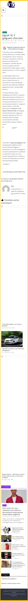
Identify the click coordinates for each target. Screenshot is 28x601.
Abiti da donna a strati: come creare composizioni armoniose (19, 546)
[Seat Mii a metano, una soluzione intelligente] (12, 332)
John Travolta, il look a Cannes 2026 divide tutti (18, 537)
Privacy (18, 583)
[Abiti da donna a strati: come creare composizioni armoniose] (6, 544)
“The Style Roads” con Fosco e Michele (12, 325)
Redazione (4, 583)
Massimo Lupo (16, 516)
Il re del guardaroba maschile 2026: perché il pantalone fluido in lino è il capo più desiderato (18, 564)
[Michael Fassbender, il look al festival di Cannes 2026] (6, 552)
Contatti (9, 583)
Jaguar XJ (4, 42)
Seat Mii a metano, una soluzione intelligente (13, 349)
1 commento (19, 40)
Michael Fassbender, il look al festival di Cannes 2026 (18, 555)
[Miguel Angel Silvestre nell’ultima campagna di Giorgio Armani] (6, 527)
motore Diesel (10, 42)
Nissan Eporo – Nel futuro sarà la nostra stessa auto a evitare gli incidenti (13, 475)
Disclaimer (13, 583)
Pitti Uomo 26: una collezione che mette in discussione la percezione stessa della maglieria (12, 511)
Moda (4, 505)
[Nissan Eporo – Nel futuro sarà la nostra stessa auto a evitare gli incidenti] (13, 356)
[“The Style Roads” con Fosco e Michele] (14, 206)
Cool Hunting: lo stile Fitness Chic (13, 172)
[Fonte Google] (14, 48)
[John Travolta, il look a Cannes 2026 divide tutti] (6, 536)
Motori (4, 32)
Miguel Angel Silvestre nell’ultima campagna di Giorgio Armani (18, 529)
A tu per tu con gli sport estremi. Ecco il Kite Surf (12, 180)
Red (13, 40)
